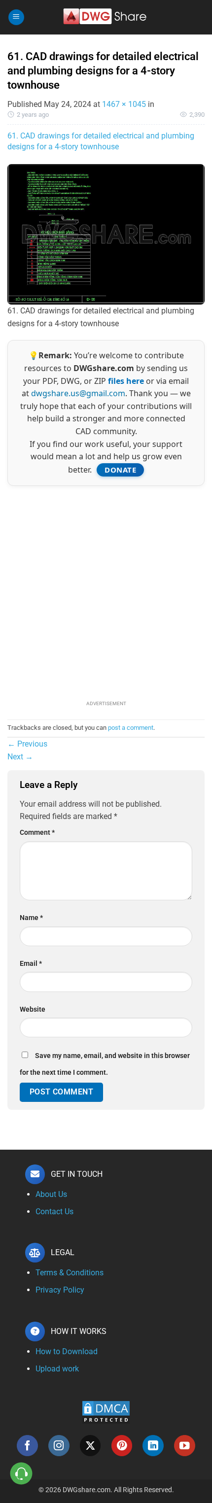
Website (32, 1009)
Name (31, 918)
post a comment (130, 727)
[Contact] (21, 1474)
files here (126, 381)
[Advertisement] (106, 592)
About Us (51, 1194)
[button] (16, 17)
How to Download (66, 1351)
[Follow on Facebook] (27, 1445)
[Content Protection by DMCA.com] (106, 1412)
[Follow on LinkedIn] (153, 1445)
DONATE (120, 470)
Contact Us (54, 1211)
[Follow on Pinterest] (122, 1445)
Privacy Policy (59, 1290)
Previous (27, 744)
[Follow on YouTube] (184, 1445)
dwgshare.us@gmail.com (78, 393)
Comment (37, 832)
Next (20, 756)
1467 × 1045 (124, 104)
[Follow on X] (90, 1445)
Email (31, 963)
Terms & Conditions (69, 1272)
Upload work (57, 1368)
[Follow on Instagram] (59, 1445)
